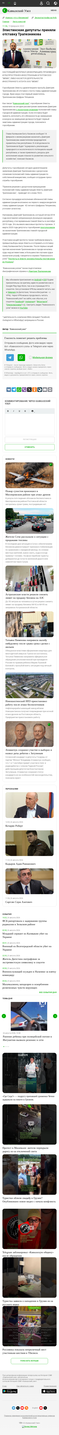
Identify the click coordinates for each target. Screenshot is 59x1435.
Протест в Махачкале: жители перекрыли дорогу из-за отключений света (25, 1149)
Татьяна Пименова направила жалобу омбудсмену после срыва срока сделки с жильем (27, 643)
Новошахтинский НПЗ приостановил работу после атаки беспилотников (26, 702)
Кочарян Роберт (14, 825)
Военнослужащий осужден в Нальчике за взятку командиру (29, 973)
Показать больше (29, 1361)
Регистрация (29, 439)
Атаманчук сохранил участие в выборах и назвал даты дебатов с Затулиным (28, 751)
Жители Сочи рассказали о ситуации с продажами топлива (26, 538)
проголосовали (47, 227)
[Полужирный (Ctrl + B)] (8, 411)
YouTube (23, 308)
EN (9, 3)
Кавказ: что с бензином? (17, 18)
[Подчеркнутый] (19, 411)
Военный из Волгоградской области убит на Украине (26, 947)
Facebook (19, 301)
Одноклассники (14, 305)
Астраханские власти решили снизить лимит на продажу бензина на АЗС (26, 596)
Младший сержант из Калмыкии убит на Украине (25, 935)
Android (37, 280)
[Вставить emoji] (32, 411)
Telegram (12, 292)
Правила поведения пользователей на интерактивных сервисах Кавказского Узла (29, 1417)
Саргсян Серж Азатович (18, 902)
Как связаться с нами (25, 1386)
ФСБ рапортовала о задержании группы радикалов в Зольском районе (24, 922)
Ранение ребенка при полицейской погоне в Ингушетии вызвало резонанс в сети (27, 1038)
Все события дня (48, 992)
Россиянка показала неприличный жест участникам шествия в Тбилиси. (24, 1351)
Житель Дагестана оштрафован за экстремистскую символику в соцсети (23, 960)
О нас (4, 1386)
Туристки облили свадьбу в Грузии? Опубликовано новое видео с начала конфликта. (29, 1199)
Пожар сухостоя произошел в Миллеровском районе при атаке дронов (27, 492)
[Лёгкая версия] (15, 3)
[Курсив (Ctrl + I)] (13, 411)
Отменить (30, 447)
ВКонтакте (42, 301)
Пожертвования (50, 1386)
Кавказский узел (21, 103)
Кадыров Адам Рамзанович (20, 863)
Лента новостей (19, 22)
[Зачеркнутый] (25, 411)
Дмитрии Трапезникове (39, 271)
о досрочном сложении (27, 110)
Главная (5, 22)
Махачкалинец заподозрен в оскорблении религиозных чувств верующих (25, 985)
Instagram (30, 301)
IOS (44, 280)
